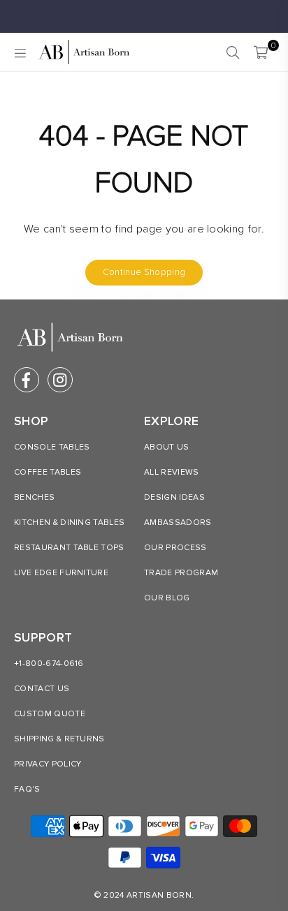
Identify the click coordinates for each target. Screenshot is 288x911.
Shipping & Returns (59, 739)
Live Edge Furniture (61, 573)
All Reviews (171, 472)
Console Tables (51, 447)
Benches (34, 497)
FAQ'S (27, 789)
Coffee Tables (47, 472)
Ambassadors (178, 522)
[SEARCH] (233, 52)
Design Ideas (174, 497)
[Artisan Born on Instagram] (60, 379)
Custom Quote (49, 714)
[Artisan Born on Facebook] (26, 379)
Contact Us (41, 688)
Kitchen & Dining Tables (69, 522)
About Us (166, 447)
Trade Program (181, 573)
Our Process (175, 547)
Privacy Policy (47, 764)
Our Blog (167, 598)
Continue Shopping (144, 272)
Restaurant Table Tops (69, 547)
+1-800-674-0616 (49, 663)
